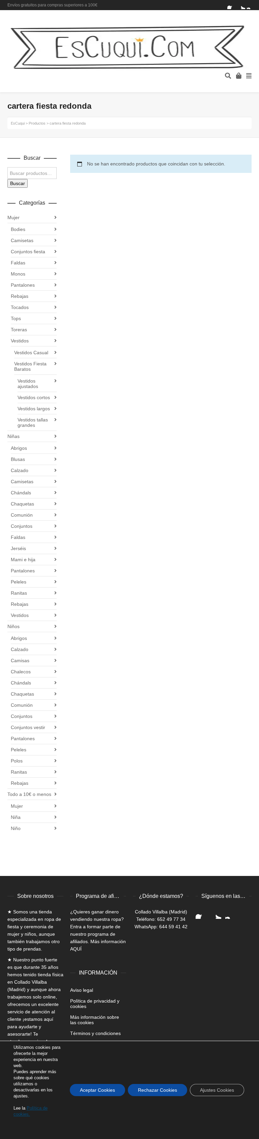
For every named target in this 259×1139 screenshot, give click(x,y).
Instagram (251, 5)
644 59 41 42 (173, 926)
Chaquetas (22, 504)
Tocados (20, 307)
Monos (18, 274)
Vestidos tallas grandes (33, 422)
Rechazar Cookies (157, 1090)
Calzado (19, 470)
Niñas (13, 436)
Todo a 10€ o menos (29, 794)
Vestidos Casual (31, 352)
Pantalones (23, 285)
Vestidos (20, 340)
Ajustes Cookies (217, 1090)
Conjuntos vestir (28, 727)
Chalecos (21, 671)
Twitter (241, 5)
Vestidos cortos (34, 397)
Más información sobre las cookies (94, 1019)
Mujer (13, 217)
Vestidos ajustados (28, 383)
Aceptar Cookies (97, 1090)
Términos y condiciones (95, 1033)
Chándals (21, 492)
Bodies (18, 229)
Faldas (18, 262)
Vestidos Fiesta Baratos (30, 366)
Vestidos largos (34, 408)
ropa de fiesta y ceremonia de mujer (34, 926)
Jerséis (18, 548)
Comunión (22, 515)
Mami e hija (23, 559)
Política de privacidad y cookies (94, 1003)
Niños (13, 626)
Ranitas (19, 593)
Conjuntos (21, 526)
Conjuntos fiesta (28, 251)
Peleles (18, 582)
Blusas (18, 459)
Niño (16, 828)
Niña (16, 817)
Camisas (20, 660)
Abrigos (19, 448)
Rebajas (19, 296)
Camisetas (22, 240)
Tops (16, 318)
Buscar (17, 183)
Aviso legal (81, 990)
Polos (17, 760)
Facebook (231, 5)
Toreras (19, 329)
